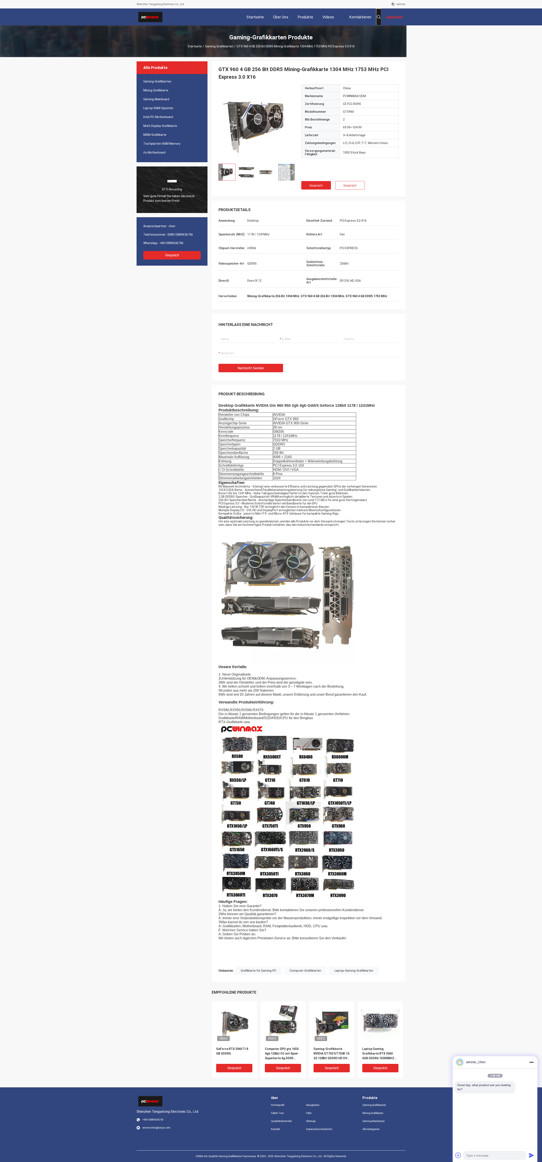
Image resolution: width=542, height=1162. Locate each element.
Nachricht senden (251, 368)
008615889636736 (180, 234)
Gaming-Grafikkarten (219, 46)
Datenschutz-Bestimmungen (320, 1129)
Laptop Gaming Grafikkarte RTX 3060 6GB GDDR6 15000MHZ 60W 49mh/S (378, 1053)
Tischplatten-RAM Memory (161, 143)
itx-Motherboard (154, 152)
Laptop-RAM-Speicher (158, 108)
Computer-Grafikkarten (305, 970)
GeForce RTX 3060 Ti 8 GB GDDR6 (232, 1051)
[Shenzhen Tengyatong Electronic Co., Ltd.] (150, 17)
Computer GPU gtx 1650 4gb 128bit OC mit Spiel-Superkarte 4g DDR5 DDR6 (282, 1053)
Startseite (195, 46)
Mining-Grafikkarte (155, 90)
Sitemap (310, 1121)
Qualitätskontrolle (281, 1121)
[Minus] (531, 1062)
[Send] (531, 1155)
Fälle (308, 1113)
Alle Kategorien (371, 1129)
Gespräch (172, 255)
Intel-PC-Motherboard (158, 117)
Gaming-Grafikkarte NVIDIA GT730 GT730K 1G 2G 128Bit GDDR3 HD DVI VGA (332, 1053)
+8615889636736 (171, 243)
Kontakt (275, 1129)
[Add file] (458, 1155)
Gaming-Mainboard (156, 99)
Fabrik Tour (277, 1113)
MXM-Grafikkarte (154, 134)
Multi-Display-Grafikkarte (160, 126)
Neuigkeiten (312, 1105)
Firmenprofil (277, 1105)
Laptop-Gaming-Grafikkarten (354, 970)
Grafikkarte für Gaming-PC (258, 970)
